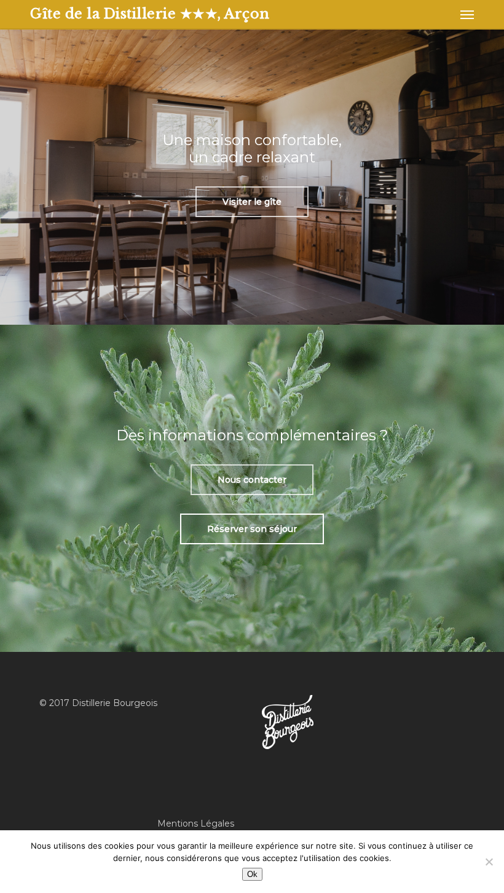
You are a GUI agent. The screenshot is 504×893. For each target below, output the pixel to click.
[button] (467, 14)
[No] (488, 861)
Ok (252, 874)
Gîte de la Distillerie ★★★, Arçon (150, 14)
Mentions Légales (195, 823)
